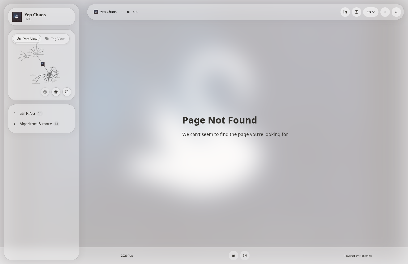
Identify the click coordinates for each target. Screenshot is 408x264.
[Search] (396, 12)
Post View (30, 39)
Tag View (57, 39)
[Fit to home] (55, 91)
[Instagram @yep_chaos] (356, 12)
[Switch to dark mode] (385, 12)
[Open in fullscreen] (66, 91)
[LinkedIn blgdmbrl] (345, 12)
